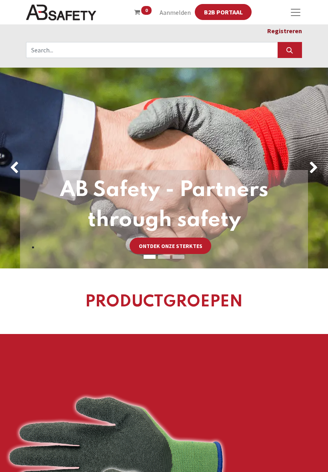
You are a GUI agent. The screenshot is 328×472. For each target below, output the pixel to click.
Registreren (284, 31)
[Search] (290, 50)
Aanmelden (175, 12)
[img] (13, 168)
